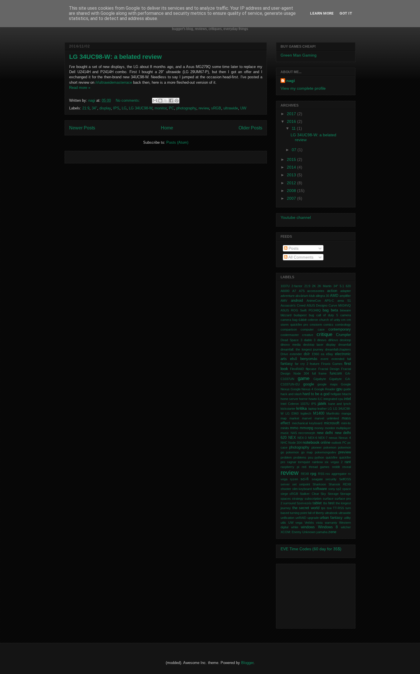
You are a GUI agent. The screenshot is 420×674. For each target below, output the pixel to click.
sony (331, 489)
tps (323, 508)
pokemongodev (325, 452)
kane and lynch (339, 403)
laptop (312, 408)
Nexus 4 (345, 437)
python (319, 457)
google (308, 384)
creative (307, 335)
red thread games (316, 467)
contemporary (339, 329)
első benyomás (303, 359)
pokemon (329, 447)
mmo (294, 428)
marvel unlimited (327, 418)
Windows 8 (328, 527)
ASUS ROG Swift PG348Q (301, 310)
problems (299, 457)
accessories (315, 291)
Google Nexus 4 (302, 389)
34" (94, 108)
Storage (333, 493)
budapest (300, 315)
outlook (336, 442)
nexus (333, 437)
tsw (329, 508)
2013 (292, 175)
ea (322, 354)
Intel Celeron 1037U (295, 403)
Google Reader (324, 389)
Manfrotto (332, 413)
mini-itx (346, 423)
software (320, 489)
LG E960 (292, 413)
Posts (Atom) (177, 142)
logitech (306, 413)
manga (346, 413)
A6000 (285, 291)
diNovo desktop (339, 340)
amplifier (345, 295)
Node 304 (295, 442)
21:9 (85, 108)
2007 (292, 198)
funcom (336, 373)
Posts (293, 248)
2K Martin (324, 286)
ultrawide (230, 108)
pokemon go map (299, 452)
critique (324, 334)
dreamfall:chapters (338, 349)
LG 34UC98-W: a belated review (115, 56)
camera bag (289, 319)
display (105, 108)
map (284, 418)
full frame (319, 373)
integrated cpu (333, 399)
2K (314, 286)
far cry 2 (301, 363)
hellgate (336, 394)
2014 (292, 167)
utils (283, 522)
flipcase (311, 369)
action (332, 291)
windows (308, 527)
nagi (92, 100)
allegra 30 (322, 295)
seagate (317, 479)
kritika (301, 408)
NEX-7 (322, 437)
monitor (161, 108)
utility (347, 517)
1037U (285, 286)
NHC (284, 442)
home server (289, 399)
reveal (346, 467)
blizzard (286, 315)
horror (303, 399)
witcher (346, 527)
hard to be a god (316, 394)
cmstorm (316, 324)
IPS (116, 108)
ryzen (294, 479)
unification (287, 517)
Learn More (322, 13)
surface (328, 498)
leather (322, 408)
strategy (297, 498)
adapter (345, 291)
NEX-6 (312, 437)
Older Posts (250, 127)
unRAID (300, 517)
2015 (292, 159)
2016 (292, 121)
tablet (317, 503)
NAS (294, 433)
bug (311, 315)
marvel (306, 418)
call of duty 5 (327, 315)
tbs (325, 503)
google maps (327, 384)
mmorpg (306, 428)
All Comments (300, 257)
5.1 (342, 286)
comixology (343, 324)
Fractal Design (328, 369)
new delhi (325, 433)
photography (186, 108)
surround (289, 503)
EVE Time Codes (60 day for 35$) (311, 549)
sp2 (338, 489)
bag (326, 310)
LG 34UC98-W (140, 108)
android (297, 301)
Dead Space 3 (291, 340)
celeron (313, 319)
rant (348, 462)
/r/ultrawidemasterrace (113, 82)
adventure (288, 295)
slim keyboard (302, 489)
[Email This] (155, 100)
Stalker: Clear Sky (313, 493)
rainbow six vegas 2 (327, 462)
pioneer (316, 447)
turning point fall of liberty (307, 513)
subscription (313, 498)
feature (314, 363)
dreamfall (344, 344)
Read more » (79, 87)
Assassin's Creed (293, 305)
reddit (336, 467)
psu (310, 457)
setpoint (304, 484)
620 (348, 286)
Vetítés (309, 522)
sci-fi (305, 479)
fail (349, 359)
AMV (284, 300)
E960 (315, 354)
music (285, 433)
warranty (331, 522)
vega (298, 522)
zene (332, 532)
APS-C (329, 300)
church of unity (329, 319)
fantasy (287, 364)
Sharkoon (319, 484)
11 (294, 128)
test (331, 503)
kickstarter (288, 408)
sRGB (216, 108)
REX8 (305, 473)
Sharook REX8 (340, 484)
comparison (289, 329)
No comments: (128, 100)
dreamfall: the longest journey (302, 349)
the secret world (305, 508)
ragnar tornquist (298, 462)
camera (345, 315)
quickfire (331, 457)
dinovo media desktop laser (302, 344)
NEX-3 (302, 437)
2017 (292, 113)
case (303, 320)
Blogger (247, 663)
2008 (292, 190)
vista (319, 522)
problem (286, 457)
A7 (294, 291)
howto (313, 399)
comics (328, 324)
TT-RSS (338, 508)
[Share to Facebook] (171, 100)
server (285, 484)
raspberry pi (290, 467)
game (303, 378)
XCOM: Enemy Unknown (298, 532)
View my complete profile (303, 88)
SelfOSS (345, 479)
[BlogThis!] (160, 100)
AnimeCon (314, 300)
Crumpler (343, 335)
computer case (312, 329)
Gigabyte (319, 379)
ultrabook (331, 513)
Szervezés (304, 503)
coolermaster (290, 335)
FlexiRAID (297, 369)
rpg (313, 473)
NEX (292, 438)
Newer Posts (82, 127)
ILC (320, 399)
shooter (286, 489)
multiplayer (343, 428)
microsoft (331, 423)
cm (343, 319)
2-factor (296, 286)
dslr (307, 354)
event (324, 359)
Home (167, 127)
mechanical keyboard (307, 423)
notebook (311, 442)
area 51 (344, 300)
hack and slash (291, 394)
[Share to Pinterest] (176, 100)
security (331, 479)
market (294, 418)
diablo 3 (309, 340)
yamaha (321, 532)
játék (322, 403)
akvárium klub (305, 295)
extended (337, 359)
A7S (302, 291)
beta (334, 310)
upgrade (313, 517)
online (325, 443)
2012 (292, 183)
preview (344, 452)
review (204, 108)
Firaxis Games (332, 363)
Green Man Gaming (299, 55)
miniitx (285, 428)
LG (124, 108)
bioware (345, 310)
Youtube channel (296, 217)
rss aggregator (336, 473)
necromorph (306, 433)
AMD (334, 296)
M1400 (318, 413)
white (294, 527)
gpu (339, 389)
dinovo (321, 340)
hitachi (346, 394)
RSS (321, 473)
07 (294, 149)
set (294, 484)
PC (171, 108)
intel (347, 399)
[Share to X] (166, 100)
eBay (329, 354)
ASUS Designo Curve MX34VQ (329, 305)
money (319, 428)
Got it (345, 13)
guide (347, 389)
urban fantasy (331, 518)
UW (243, 108)
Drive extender (291, 354)
